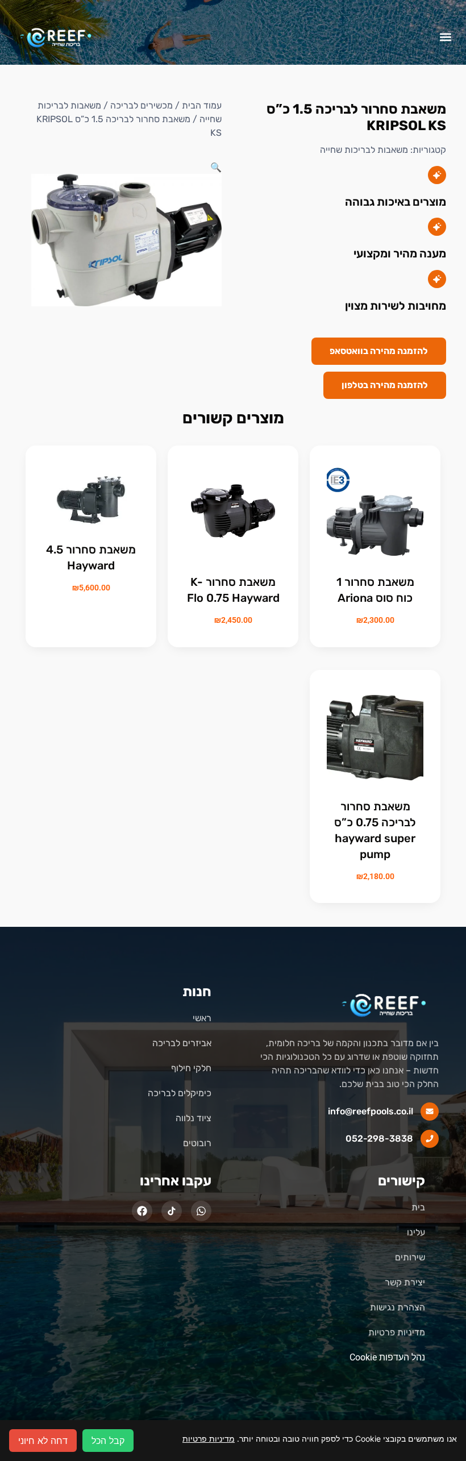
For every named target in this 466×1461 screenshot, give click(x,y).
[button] (445, 36)
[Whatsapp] (201, 1211)
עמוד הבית (202, 105)
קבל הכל (107, 1440)
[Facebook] (142, 1211)
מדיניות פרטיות (208, 1438)
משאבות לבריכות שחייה (364, 149)
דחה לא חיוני (43, 1440)
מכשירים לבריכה (141, 105)
